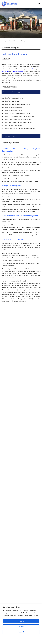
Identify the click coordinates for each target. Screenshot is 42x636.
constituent (32, 69)
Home (3, 41)
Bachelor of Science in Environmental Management (17, 122)
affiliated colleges (17, 71)
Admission (9, 41)
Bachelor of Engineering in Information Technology (17, 119)
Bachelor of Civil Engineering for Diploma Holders (16, 104)
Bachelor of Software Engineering (12, 125)
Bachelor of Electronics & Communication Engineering (18, 116)
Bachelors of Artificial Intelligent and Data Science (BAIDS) (19, 128)
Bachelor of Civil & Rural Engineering (12, 98)
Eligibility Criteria (9, 136)
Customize (21, 627)
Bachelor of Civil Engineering (10, 101)
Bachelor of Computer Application (12, 107)
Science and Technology (11, 92)
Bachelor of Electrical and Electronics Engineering (17, 113)
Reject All (21, 632)
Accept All (21, 621)
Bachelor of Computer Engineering (12, 110)
